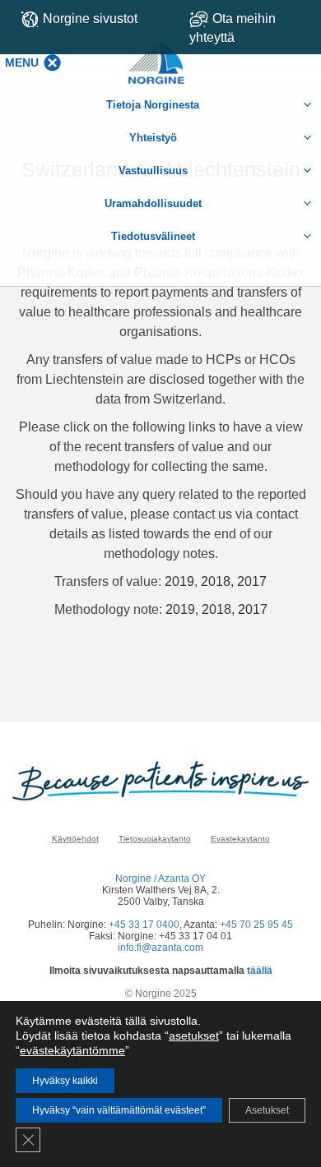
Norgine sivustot (90, 18)
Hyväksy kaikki (65, 1080)
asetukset (194, 1035)
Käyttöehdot (75, 838)
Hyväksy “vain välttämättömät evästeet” (119, 1110)
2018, (218, 609)
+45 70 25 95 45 (256, 924)
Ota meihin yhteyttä (232, 28)
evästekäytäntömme (72, 1050)
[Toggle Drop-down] (249, 27)
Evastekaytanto (240, 838)
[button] (22, 62)
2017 (252, 581)
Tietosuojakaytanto (155, 838)
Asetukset (267, 1110)
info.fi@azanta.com (160, 947)
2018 (215, 581)
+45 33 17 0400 (144, 924)
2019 (179, 581)
